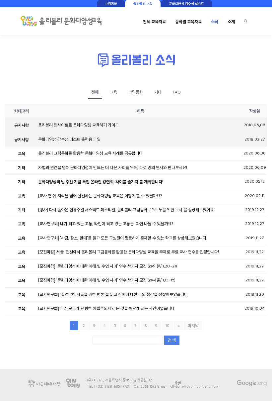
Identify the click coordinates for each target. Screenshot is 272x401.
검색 (172, 340)
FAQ (177, 92)
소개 (231, 21)
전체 (95, 92)
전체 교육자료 (154, 21)
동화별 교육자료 (188, 21)
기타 (158, 92)
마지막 (193, 325)
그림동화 (135, 92)
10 (168, 325)
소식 (214, 21)
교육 (113, 92)
